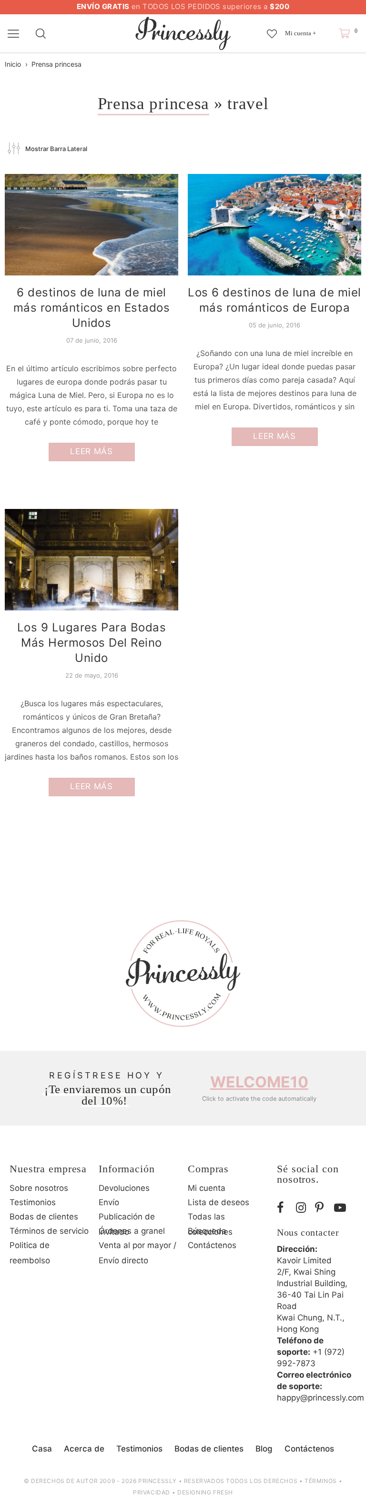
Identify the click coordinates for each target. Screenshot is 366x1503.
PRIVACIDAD (151, 1492)
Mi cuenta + (300, 33)
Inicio (13, 64)
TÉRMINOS (321, 1480)
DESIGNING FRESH (205, 1492)
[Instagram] (303, 1208)
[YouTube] (341, 1208)
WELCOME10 (259, 1082)
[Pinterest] (322, 1208)
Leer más (91, 451)
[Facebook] (284, 1208)
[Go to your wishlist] (272, 29)
